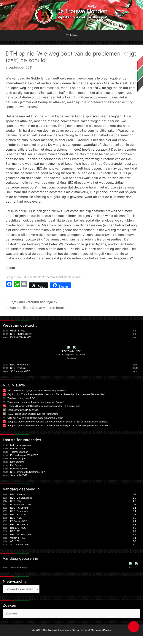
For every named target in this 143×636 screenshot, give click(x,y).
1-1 (134, 521)
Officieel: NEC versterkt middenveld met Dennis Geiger (35, 418)
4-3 (134, 528)
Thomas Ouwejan (19, 452)
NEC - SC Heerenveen (21, 534)
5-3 (134, 494)
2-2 (134, 534)
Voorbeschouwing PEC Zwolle (22, 410)
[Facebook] (9, 285)
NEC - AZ (15, 531)
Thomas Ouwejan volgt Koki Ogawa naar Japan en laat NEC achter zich (43, 406)
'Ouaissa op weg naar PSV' (21, 398)
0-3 (134, 504)
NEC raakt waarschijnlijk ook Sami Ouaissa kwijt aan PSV (36, 390)
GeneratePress (101, 630)
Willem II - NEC (18, 330)
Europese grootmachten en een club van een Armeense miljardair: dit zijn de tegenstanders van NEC (58, 425)
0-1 (134, 514)
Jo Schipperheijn (18, 567)
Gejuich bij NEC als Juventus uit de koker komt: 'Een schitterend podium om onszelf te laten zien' (56, 394)
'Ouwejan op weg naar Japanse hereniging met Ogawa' (35, 402)
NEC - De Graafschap (21, 498)
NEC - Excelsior (18, 368)
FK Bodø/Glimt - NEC (20, 337)
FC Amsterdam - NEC (21, 504)
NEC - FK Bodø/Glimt (20, 334)
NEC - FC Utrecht (19, 508)
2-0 (134, 498)
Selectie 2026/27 (18, 475)
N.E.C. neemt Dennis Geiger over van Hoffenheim (32, 414)
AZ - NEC (15, 541)
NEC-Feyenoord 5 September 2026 (28, 472)
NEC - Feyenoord (19, 364)
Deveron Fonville (19, 468)
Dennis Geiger (17, 458)
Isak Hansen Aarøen (20, 445)
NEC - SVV (15, 501)
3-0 (134, 518)
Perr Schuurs (16, 465)
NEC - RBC (16, 518)
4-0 (134, 501)
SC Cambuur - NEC (20, 371)
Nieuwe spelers (18, 448)
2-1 (134, 508)
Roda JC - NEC (18, 528)
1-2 (134, 531)
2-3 (134, 524)
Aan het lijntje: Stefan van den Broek (37, 308)
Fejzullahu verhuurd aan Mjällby (33, 302)
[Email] (24, 285)
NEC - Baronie (17, 494)
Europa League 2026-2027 (24, 455)
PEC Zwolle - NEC (71, 351)
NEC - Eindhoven (19, 511)
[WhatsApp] (16, 285)
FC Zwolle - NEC (18, 521)
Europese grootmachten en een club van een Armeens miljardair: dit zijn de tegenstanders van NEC (57, 421)
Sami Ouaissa (17, 462)
